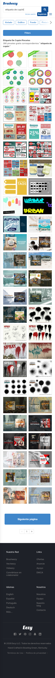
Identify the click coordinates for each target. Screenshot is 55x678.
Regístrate (42, 14)
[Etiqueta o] (40, 168)
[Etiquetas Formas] (15, 186)
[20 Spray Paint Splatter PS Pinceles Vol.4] (15, 387)
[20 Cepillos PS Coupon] (40, 95)
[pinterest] (25, 634)
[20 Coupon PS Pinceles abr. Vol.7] (40, 113)
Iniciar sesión (30, 14)
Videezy (10, 568)
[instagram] (30, 634)
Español (10, 598)
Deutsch (10, 607)
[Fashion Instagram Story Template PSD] (15, 459)
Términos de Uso (15, 653)
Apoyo (40, 568)
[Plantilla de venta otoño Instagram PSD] (15, 405)
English (9, 594)
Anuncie (41, 563)
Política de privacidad (36, 653)
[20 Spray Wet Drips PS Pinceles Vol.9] (15, 369)
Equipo (40, 598)
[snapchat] (35, 634)
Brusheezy (11, 559)
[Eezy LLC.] (27, 628)
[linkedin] (40, 634)
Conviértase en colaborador (13, 573)
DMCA (40, 572)
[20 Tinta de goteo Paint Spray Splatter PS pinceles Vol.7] (40, 314)
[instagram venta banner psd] (40, 224)
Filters (28, 33)
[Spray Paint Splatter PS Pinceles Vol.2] (40, 387)
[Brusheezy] (10, 3)
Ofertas (40, 559)
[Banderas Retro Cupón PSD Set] (40, 59)
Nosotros (41, 594)
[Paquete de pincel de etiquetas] (12, 205)
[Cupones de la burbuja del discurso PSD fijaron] (15, 59)
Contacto (41, 610)
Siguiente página (27, 519)
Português (11, 603)
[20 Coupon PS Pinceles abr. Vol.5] (15, 149)
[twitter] (20, 634)
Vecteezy (11, 563)
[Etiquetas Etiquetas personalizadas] (40, 186)
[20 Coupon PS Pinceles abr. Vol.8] (15, 168)
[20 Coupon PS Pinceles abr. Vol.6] (40, 149)
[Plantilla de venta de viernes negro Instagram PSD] (40, 423)
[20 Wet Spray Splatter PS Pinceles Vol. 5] (15, 332)
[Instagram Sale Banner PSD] (15, 242)
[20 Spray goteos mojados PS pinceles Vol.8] (40, 350)
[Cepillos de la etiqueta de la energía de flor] (15, 77)
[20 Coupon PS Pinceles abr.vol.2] (15, 131)
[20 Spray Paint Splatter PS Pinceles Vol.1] (40, 369)
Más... (9, 612)
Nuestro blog (40, 604)
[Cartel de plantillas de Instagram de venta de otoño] (15, 224)
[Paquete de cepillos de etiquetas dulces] (15, 95)
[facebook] (15, 634)
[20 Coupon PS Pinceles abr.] (15, 113)
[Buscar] (44, 9)
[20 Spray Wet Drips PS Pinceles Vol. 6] (40, 332)
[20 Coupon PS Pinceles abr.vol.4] (40, 131)
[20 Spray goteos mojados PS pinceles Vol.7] (15, 350)
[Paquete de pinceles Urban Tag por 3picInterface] (37, 205)
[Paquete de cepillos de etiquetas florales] (40, 77)
